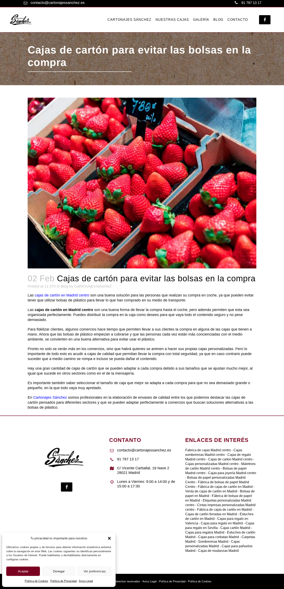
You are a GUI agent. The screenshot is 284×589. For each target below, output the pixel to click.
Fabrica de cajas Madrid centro (208, 450)
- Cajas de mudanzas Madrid (217, 550)
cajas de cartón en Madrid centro (62, 295)
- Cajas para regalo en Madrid (220, 523)
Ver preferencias (95, 571)
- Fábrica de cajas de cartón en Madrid (224, 486)
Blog (64, 286)
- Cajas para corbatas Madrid (217, 537)
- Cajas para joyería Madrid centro (230, 473)
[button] (109, 538)
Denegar (59, 571)
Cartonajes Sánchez (50, 397)
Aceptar (23, 571)
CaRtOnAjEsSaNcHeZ (93, 286)
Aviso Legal (86, 581)
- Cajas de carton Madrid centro (228, 459)
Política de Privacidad (63, 581)
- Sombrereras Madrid (211, 541)
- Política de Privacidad (171, 581)
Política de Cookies (36, 581)
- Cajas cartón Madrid (234, 528)
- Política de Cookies (198, 581)
